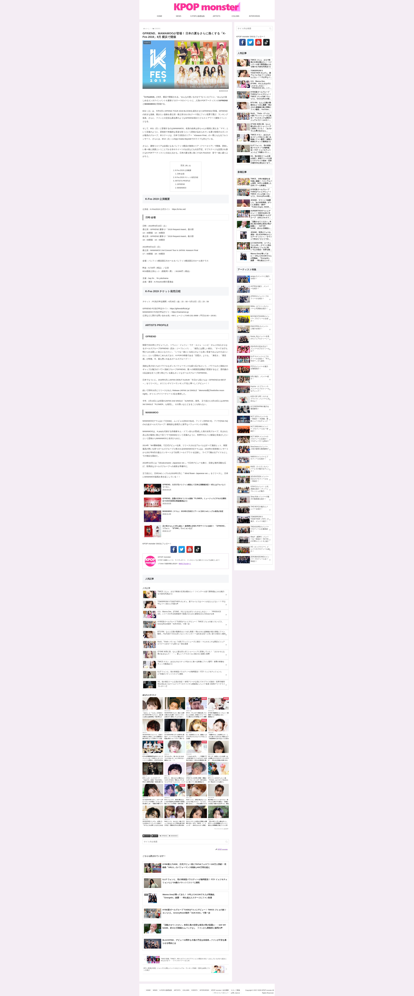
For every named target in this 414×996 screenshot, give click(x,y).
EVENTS (147, 836)
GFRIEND (181, 184)
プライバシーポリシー (221, 993)
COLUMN (186, 990)
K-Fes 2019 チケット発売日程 (186, 177)
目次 (182, 165)
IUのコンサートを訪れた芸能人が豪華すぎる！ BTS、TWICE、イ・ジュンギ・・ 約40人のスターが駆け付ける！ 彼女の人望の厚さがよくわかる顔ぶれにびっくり (196, 825)
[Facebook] (173, 549)
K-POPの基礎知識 (166, 990)
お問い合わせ (235, 993)
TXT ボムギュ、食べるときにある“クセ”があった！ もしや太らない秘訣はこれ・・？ (174, 758)
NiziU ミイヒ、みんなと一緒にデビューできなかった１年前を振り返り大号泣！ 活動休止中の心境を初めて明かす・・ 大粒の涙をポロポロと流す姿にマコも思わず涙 (174, 825)
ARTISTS (177, 990)
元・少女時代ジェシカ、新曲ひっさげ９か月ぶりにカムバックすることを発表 (196, 736)
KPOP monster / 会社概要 (220, 990)
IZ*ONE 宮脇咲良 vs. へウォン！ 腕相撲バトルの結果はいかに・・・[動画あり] (218, 715)
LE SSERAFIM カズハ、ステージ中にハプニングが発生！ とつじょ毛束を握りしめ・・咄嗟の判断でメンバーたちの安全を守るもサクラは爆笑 (153, 803)
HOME (148, 990)
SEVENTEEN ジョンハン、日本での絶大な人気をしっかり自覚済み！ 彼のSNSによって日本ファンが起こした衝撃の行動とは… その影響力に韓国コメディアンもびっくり (153, 738)
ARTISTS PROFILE (182, 181)
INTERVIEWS (204, 990)
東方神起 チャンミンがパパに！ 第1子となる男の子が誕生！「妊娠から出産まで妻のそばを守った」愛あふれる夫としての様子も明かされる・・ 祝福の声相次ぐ (218, 803)
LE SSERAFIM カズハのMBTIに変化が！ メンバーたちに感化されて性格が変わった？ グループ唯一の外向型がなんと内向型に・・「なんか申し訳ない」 (174, 738)
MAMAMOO (181, 188)
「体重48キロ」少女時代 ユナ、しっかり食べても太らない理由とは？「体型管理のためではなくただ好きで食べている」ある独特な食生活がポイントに (218, 738)
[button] (226, 841)
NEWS (156, 836)
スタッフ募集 (235, 990)
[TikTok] (197, 549)
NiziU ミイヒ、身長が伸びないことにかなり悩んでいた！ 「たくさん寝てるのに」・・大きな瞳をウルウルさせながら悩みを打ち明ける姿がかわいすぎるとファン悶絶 (196, 803)
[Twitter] (181, 549)
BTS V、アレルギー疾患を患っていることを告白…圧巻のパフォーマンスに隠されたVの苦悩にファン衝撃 (196, 715)
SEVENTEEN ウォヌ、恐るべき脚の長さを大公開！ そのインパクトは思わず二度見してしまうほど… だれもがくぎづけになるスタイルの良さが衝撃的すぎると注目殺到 (174, 716)
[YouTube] (189, 549)
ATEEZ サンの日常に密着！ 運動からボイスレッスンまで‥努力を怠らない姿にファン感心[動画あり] (196, 780)
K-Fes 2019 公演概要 (183, 170)
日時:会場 (180, 174)
